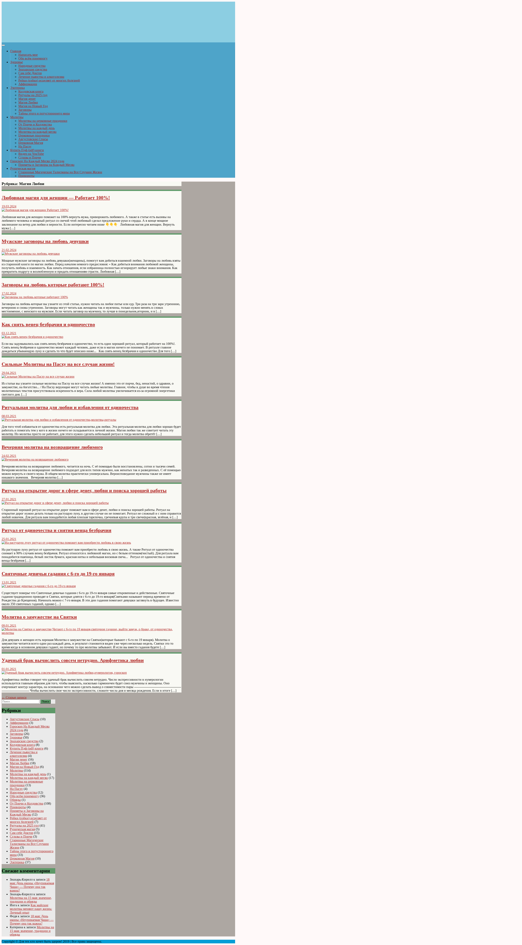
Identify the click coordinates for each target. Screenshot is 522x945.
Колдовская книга (30, 91)
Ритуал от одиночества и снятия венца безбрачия (56, 530)
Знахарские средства (32, 69)
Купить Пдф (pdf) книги (27, 150)
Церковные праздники (34, 135)
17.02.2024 (9, 293)
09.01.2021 (9, 625)
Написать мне (28, 54)
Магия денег (27, 98)
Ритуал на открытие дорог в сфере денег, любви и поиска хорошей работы (84, 490)
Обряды (15, 800)
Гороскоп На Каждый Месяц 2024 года (37, 161)
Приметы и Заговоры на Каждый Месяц (46, 165)
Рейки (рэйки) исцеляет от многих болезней (49, 80)
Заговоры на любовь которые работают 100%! (53, 284)
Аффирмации (27, 84)
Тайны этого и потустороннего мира (44, 113)
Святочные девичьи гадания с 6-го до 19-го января (58, 573)
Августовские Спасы (33, 139)
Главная (15, 51)
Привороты (26, 176)
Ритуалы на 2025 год (32, 95)
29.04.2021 (9, 373)
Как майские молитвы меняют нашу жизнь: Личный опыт (31, 908)
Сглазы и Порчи (29, 157)
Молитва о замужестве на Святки (39, 617)
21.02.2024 (9, 250)
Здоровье (16, 62)
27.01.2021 (9, 499)
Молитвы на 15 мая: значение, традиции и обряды (31, 899)
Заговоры (25, 109)
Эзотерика (17, 87)
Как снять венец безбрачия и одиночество (48, 324)
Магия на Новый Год (33, 106)
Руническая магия (22, 168)
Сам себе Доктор (30, 73)
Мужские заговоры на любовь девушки (45, 241)
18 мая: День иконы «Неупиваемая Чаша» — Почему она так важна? (32, 885)
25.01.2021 (9, 539)
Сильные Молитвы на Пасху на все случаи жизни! (58, 364)
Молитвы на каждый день (36, 128)
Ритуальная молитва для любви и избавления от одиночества (70, 407)
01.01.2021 (9, 669)
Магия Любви (28, 102)
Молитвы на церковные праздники (42, 120)
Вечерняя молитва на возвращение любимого (52, 447)
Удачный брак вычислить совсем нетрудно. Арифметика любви (73, 660)
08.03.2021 (9, 416)
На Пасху (24, 146)
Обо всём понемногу (33, 58)
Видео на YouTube (31, 153)
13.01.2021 (9, 582)
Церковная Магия (30, 142)
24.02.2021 (9, 456)
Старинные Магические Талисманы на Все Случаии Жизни (60, 172)
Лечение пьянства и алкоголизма (41, 76)
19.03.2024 (9, 206)
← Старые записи (14, 697)
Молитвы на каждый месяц (37, 131)
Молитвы (16, 117)
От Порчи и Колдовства (35, 124)
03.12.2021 (9, 333)
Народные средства (31, 65)
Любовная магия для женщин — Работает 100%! (56, 197)
